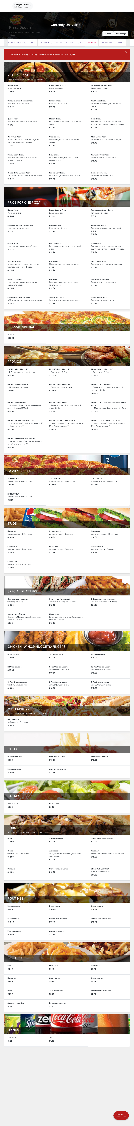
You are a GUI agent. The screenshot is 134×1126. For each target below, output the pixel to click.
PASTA (59, 43)
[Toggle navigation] (8, 6)
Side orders (107, 43)
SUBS (80, 43)
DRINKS (120, 43)
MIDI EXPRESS (46, 43)
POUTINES (91, 43)
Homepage (121, 34)
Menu (108, 34)
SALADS (70, 43)
